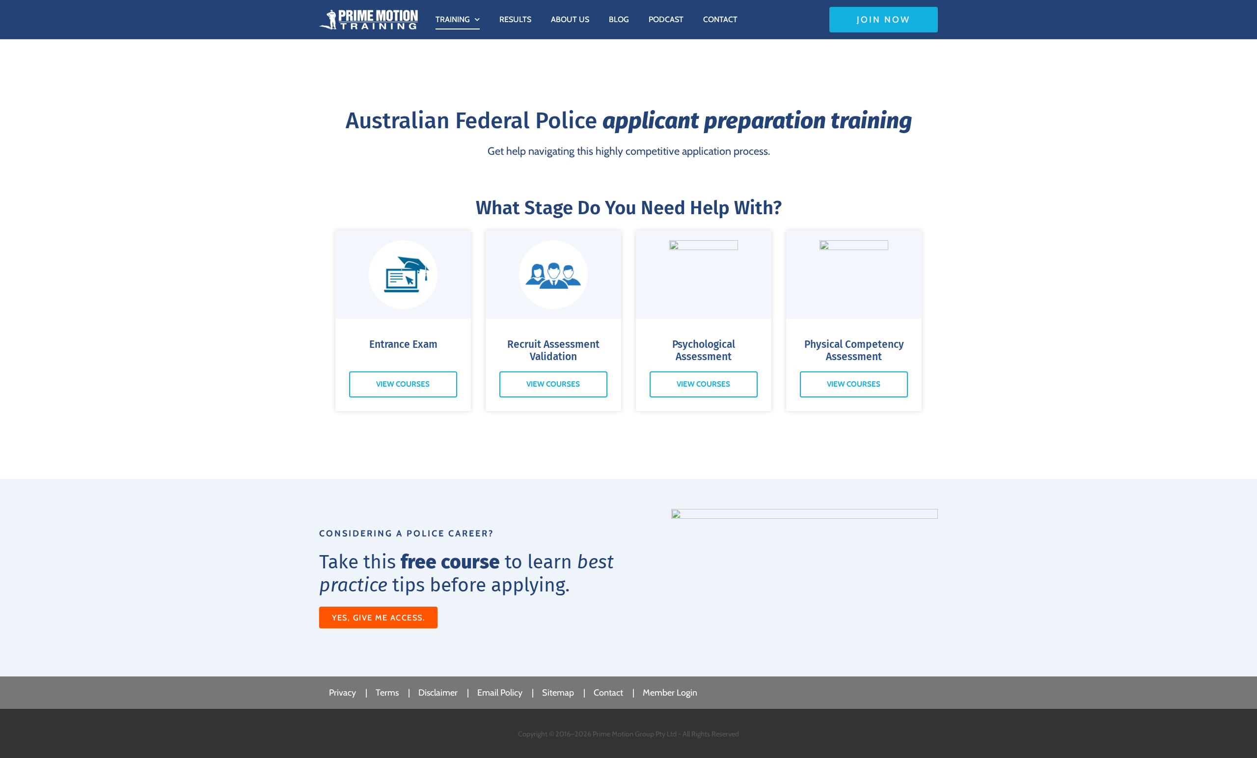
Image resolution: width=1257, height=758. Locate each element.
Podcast (666, 19)
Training (453, 19)
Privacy (342, 692)
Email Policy (499, 692)
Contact (720, 19)
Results (515, 19)
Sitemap (558, 692)
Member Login (670, 692)
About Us (570, 19)
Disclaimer (438, 692)
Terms (387, 692)
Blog (619, 19)
